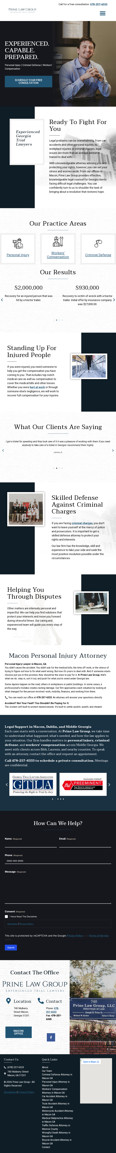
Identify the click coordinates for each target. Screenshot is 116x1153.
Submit (10, 947)
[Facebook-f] (51, 1037)
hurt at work (37, 387)
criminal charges (82, 523)
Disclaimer (12, 924)
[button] (102, 13)
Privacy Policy (27, 924)
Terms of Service (99, 935)
